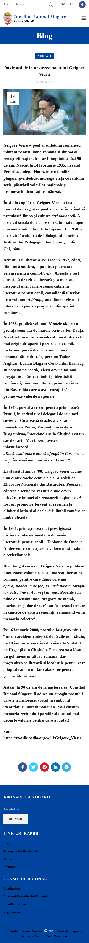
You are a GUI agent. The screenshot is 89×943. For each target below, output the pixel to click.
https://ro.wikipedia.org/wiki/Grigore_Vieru (42, 738)
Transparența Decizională (21, 851)
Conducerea (11, 888)
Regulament (11, 912)
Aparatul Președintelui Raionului (26, 896)
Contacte (9, 867)
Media (7, 859)
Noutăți (44, 56)
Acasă (7, 843)
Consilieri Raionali (16, 904)
